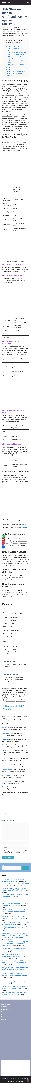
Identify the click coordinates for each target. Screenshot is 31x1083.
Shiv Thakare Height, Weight (16, 54)
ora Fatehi (6, 739)
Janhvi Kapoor (6, 733)
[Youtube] (3, 539)
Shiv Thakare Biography (13, 47)
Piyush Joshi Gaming (8, 750)
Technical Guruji (6, 781)
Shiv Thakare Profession (13, 66)
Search (4, 865)
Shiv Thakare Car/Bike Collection (15, 71)
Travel (2, 1017)
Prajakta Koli (6, 787)
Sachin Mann (6, 727)
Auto (2, 1001)
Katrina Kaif (5, 764)
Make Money (4, 1006)
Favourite (9, 75)
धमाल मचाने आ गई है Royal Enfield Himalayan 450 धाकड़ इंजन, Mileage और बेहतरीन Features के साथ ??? (15, 969)
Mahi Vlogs (6, 2)
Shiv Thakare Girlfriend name (16, 64)
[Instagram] (3, 543)
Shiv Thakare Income (12, 68)
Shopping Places (5, 1009)
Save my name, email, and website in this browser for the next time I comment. (15, 852)
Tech (2, 1014)
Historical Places (5, 1004)
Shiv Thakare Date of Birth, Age (17, 52)
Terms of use (13, 1078)
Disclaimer (20, 1078)
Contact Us (5, 1078)
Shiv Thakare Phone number (14, 73)
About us (26, 1078)
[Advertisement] (15, 169)
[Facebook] (3, 546)
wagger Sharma (7, 769)
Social (5, 813)
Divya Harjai (5, 758)
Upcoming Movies (6, 1022)
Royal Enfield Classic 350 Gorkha (11, 899)
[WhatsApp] (3, 536)
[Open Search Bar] (21, 2)
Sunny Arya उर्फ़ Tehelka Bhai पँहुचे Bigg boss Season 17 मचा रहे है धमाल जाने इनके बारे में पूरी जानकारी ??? (14, 956)
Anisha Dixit (5, 775)
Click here (24, 524)
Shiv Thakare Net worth (12, 70)
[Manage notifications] (28, 1080)
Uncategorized (5, 1019)
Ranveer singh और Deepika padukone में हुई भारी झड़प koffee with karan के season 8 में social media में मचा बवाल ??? (15, 943)
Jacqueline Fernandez (8, 745)
